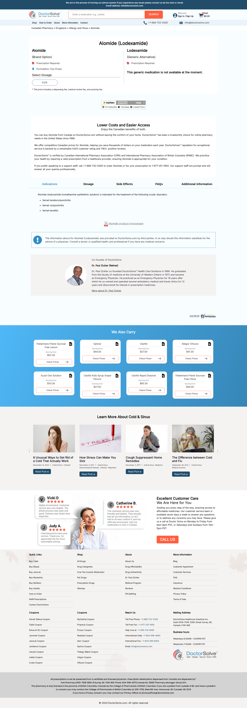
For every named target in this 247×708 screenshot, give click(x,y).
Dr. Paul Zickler (132, 577)
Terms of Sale (179, 599)
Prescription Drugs (85, 583)
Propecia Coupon (85, 624)
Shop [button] (34, 22)
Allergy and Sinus (78, 28)
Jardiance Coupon (37, 646)
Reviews (129, 588)
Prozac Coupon (84, 630)
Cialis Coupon (35, 624)
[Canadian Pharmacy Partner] (45, 14)
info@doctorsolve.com (132, 5)
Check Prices (52, 362)
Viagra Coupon (84, 657)
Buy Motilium (35, 583)
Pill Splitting (130, 594)
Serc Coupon (83, 641)
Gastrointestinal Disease (89, 468)
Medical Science (179, 468)
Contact (84, 22)
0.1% (44, 82)
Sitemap (81, 588)
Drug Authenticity (133, 572)
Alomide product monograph (126, 223)
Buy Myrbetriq (36, 577)
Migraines (112, 468)
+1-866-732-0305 (158, 22)
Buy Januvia (35, 572)
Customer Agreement (183, 566)
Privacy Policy (179, 594)
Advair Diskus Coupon (39, 619)
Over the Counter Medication (90, 572)
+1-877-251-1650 (146, 624)
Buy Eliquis (34, 566)
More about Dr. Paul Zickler (106, 290)
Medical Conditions (182, 588)
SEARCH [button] (154, 14)
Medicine (159, 465)
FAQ (175, 577)
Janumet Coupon (37, 635)
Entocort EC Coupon (38, 630)
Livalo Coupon (35, 662)
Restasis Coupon (85, 635)
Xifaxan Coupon (84, 662)
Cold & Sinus (57, 465)
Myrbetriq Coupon (85, 619)
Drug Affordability (133, 566)
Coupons (34, 612)
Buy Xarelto (34, 588)
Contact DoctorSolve (39, 604)
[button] (154, 14)
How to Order (35, 594)
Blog (175, 561)
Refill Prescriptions (37, 599)
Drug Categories (84, 566)
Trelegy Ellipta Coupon (87, 652)
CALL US (167, 539)
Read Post (40, 471)
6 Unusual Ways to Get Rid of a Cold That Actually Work (53, 459)
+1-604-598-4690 (151, 635)
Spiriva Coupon (84, 646)
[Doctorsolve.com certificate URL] (202, 315)
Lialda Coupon (36, 657)
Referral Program (133, 583)
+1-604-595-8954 (150, 641)
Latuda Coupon (36, 652)
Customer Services (182, 572)
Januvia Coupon (36, 641)
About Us (129, 561)
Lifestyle (67, 465)
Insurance (177, 583)
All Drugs (81, 561)
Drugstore (61, 28)
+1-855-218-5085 (146, 630)
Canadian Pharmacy (42, 28)
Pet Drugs (81, 577)
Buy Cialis (33, 561)
